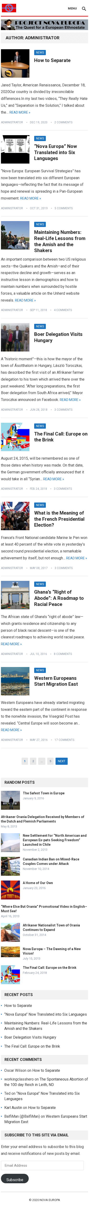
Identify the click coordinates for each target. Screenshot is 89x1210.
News (40, 52)
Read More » (19, 112)
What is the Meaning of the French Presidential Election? (59, 519)
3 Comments (63, 409)
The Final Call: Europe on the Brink (49, 968)
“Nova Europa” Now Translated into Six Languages (55, 152)
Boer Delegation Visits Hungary (30, 1037)
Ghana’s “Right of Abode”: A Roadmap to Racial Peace (59, 598)
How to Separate (52, 60)
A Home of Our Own (38, 883)
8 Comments (63, 654)
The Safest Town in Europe (44, 793)
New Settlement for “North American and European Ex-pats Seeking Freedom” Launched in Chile (55, 840)
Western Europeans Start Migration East (56, 681)
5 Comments (64, 208)
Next (61, 761)
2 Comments (63, 122)
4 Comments (63, 310)
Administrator (12, 122)
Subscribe (14, 1180)
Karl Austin (13, 1107)
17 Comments (64, 740)
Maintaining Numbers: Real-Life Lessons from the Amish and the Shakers (59, 241)
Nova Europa (50, 1200)
